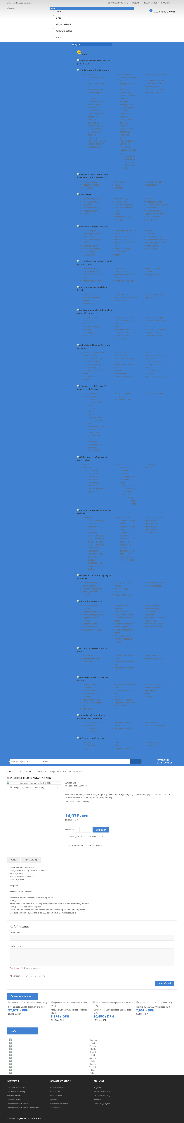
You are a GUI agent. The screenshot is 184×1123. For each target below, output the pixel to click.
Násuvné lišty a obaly (92, 364)
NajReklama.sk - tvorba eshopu (30, 1118)
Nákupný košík (150, 3)
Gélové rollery (120, 251)
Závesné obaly (152, 370)
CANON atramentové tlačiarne (125, 470)
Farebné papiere (90, 201)
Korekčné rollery (121, 294)
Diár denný (87, 187)
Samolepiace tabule (123, 611)
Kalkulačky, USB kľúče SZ (130, 165)
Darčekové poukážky (59, 1103)
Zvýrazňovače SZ (95, 101)
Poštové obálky (121, 198)
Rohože (149, 696)
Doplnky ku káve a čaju (124, 748)
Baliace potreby (153, 216)
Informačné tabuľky (154, 623)
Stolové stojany (153, 608)
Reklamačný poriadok (16, 1095)
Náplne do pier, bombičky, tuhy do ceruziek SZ (96, 113)
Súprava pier (119, 233)
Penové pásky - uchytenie (125, 297)
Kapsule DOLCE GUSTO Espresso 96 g (153, 1007)
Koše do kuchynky (154, 684)
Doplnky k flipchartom (92, 611)
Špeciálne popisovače (92, 233)
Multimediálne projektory (93, 614)
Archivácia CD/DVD (96, 426)
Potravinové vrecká (122, 728)
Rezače (117, 326)
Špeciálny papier (90, 211)
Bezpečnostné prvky (91, 658)
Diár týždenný (120, 182)
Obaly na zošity (89, 367)
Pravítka (86, 323)
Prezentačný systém (123, 636)
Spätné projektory (154, 626)
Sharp (148, 467)
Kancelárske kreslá (154, 586)
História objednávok (102, 1091)
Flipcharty (87, 608)
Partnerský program (102, 1103)
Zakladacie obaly (153, 361)
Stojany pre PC (94, 450)
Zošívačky (87, 329)
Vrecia (149, 693)
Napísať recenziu (95, 845)
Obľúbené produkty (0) (118, 3)
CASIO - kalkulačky (96, 520)
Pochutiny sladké (153, 742)
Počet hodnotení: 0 (77, 845)
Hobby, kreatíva (153, 274)
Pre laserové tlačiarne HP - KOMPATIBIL (94, 476)
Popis (13, 859)
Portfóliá (118, 367)
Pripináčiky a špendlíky (156, 329)
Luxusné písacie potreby (125, 230)
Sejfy (148, 352)
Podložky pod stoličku (155, 582)
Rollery (117, 255)
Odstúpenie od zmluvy (16, 1091)
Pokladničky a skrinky (123, 364)
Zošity (117, 213)
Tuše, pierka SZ (126, 101)
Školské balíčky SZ (154, 92)
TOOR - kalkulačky (96, 542)
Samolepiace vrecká (123, 376)
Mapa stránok (56, 1095)
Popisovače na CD (122, 236)
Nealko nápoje (89, 745)
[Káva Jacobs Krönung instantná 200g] (34, 782)
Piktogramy (151, 220)
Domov (10, 771)
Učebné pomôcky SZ (155, 86)
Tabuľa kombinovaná (123, 614)
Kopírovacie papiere (91, 198)
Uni (74, 782)
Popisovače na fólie (123, 239)
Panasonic (150, 464)
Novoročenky (152, 185)
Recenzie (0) (31, 859)
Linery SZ (92, 98)
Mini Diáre (118, 185)
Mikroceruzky (88, 236)
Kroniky (149, 198)
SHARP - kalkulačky (96, 544)
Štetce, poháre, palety (124, 280)
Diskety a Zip (93, 399)
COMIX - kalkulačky (96, 535)
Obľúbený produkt (75, 836)
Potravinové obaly (122, 722)
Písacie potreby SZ (91, 74)
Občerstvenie (26, 771)
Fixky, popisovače (90, 271)
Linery (149, 230)
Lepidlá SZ (124, 143)
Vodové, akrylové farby (93, 280)
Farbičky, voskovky (91, 268)
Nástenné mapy (153, 605)
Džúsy (85, 748)
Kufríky (149, 271)
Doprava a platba (14, 1099)
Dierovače (87, 320)
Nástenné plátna (90, 623)
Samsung (87, 467)
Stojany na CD (94, 429)
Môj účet (136, 3)
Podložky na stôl (153, 182)
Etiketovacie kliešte (96, 563)
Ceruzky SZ (93, 107)
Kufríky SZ (124, 125)
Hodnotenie (16, 976)
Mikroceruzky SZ (95, 104)
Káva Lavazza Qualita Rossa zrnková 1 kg (26, 1007)
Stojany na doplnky (91, 326)
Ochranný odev (152, 655)
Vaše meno (16, 932)
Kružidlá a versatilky (91, 248)
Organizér (118, 187)
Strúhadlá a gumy (90, 245)
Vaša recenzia (17, 946)
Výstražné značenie (154, 658)
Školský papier (120, 201)
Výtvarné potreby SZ (123, 74)
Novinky (97, 1099)
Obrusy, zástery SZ (128, 107)
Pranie (117, 696)
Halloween (92, 728)
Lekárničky (87, 661)
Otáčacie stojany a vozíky (157, 376)
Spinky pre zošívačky (123, 317)
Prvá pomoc (88, 655)
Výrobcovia (55, 1099)
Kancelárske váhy (95, 553)
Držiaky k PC (119, 396)
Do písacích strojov (134, 501)
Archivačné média (90, 396)
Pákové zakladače (122, 352)
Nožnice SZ (125, 147)
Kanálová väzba (153, 532)
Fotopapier (87, 204)
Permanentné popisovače (157, 239)
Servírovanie (151, 722)
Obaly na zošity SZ (96, 128)
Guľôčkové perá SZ (96, 89)
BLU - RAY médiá (95, 417)
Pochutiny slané (153, 745)
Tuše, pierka (119, 268)
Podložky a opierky (122, 393)
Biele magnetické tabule (93, 630)
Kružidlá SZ (130, 159)
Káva (116, 742)
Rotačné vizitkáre (121, 329)
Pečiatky (150, 326)
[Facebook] (175, 3)
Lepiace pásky (89, 303)
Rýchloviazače (120, 373)
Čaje (116, 745)
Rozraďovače (120, 370)
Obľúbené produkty (102, 1095)
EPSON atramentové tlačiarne (131, 488)
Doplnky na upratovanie (124, 702)
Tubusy (149, 373)
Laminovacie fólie (122, 517)
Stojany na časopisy (155, 317)
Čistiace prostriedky (154, 393)
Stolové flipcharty (90, 605)
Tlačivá (86, 213)
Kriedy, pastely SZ (127, 104)
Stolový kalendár (90, 182)
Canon (117, 464)
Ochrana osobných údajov (17, 1103)
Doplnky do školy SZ (155, 89)
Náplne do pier (152, 245)
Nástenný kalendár (91, 185)
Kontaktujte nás (56, 1087)
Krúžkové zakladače (91, 361)
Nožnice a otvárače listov (125, 332)
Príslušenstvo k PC (122, 399)
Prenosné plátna (90, 626)
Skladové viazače (90, 317)
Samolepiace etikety (91, 207)
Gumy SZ (92, 119)
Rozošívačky (88, 335)
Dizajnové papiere (154, 201)
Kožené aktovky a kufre (93, 358)
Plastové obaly (120, 355)
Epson (122, 482)
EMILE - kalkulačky (96, 538)
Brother (86, 464)
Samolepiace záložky (123, 204)
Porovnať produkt (96, 836)
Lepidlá (86, 300)
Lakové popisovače (154, 236)
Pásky (127, 494)
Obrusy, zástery (153, 268)
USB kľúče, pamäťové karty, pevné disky (95, 444)
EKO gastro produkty (92, 722)
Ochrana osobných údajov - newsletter (23, 1107)
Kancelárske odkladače (156, 320)
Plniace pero (151, 248)
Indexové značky (90, 355)
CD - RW (91, 414)
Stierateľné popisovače (156, 242)
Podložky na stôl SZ (155, 83)
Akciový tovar (55, 1107)
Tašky (117, 725)
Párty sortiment (89, 725)
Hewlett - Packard (90, 470)
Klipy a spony (120, 338)
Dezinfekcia (88, 708)
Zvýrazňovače (152, 233)
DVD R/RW (92, 408)
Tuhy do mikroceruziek (92, 239)
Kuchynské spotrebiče (155, 725)
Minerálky (87, 742)
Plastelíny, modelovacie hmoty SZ (125, 113)
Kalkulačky (87, 517)
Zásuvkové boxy (121, 335)
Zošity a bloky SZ (95, 125)
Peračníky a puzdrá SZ (156, 80)
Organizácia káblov (91, 393)
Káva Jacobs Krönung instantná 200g (65, 771)
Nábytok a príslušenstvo (93, 588)
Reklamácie (55, 1091)
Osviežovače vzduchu (123, 699)
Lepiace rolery (120, 300)
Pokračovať (165, 983)
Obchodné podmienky (16, 1087)
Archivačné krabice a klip (93, 352)
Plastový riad (93, 731)
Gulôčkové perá (89, 230)
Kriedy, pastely (120, 271)
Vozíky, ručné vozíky (123, 595)
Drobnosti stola (153, 332)
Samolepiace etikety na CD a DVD (94, 435)
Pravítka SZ (130, 156)
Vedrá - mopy (120, 705)
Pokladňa (165, 3)
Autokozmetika (89, 690)
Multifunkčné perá (122, 248)
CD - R (91, 411)
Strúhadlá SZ (93, 123)
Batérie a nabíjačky (154, 517)
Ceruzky (86, 242)
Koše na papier (89, 332)
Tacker (149, 323)
